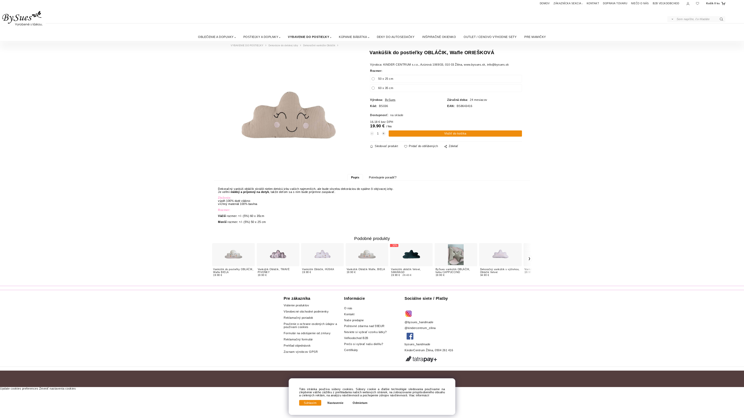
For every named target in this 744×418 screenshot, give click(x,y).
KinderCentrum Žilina (419, 350)
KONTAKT (593, 3)
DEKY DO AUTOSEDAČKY (396, 37)
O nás (348, 308)
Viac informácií (419, 395)
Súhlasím (310, 402)
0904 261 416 (444, 350)
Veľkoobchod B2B (356, 338)
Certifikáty (351, 350)
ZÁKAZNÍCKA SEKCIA (567, 3)
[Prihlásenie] (688, 3)
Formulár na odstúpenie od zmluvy (307, 333)
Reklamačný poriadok (298, 317)
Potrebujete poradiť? (382, 177)
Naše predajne (354, 320)
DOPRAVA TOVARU (615, 3)
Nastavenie (335, 402)
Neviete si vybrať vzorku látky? (365, 332)
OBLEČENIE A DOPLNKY (216, 37)
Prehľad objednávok (297, 345)
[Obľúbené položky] (697, 3)
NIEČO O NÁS (640, 3)
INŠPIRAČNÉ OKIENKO (439, 37)
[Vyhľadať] (671, 19)
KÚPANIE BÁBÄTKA (353, 37)
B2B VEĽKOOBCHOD (666, 3)
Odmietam (360, 402)
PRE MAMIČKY (535, 37)
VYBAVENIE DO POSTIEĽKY (308, 37)
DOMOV (545, 3)
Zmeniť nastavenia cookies (57, 388)
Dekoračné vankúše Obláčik (319, 45)
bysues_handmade (418, 344)
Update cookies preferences (19, 388)
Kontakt (349, 314)
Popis (355, 177)
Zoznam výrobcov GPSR (301, 351)
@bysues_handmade (419, 322)
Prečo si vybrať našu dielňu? (363, 344)
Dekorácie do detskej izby (283, 45)
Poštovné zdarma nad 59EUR (364, 326)
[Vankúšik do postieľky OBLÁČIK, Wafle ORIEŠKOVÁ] (288, 115)
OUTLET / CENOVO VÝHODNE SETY (490, 37)
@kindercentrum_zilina (421, 328)
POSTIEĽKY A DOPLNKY (260, 37)
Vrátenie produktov (296, 305)
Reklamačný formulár (298, 339)
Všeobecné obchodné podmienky (306, 311)
